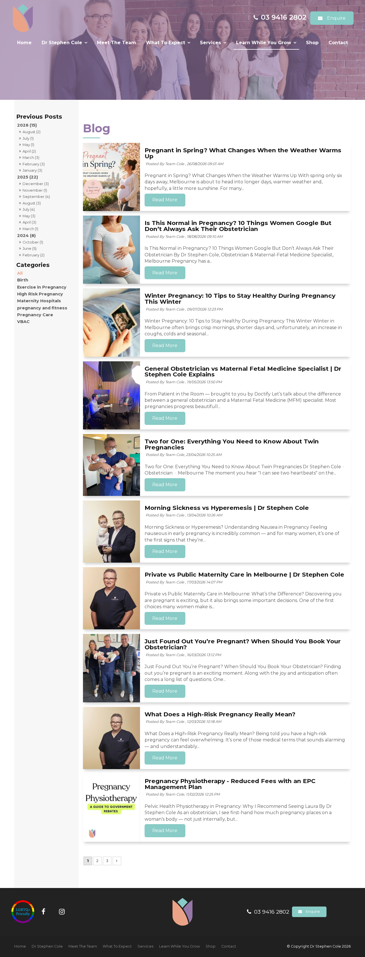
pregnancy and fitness (42, 308)
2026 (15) (27, 125)
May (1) (28, 144)
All (20, 273)
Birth (22, 280)
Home (24, 42)
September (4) (36, 196)
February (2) (33, 255)
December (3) (36, 183)
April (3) (29, 222)
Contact (338, 42)
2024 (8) (26, 235)
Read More (164, 200)
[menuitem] (20, 946)
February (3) (34, 164)
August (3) (32, 203)
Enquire (336, 18)
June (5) (29, 248)
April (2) (29, 151)
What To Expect (165, 42)
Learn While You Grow (263, 42)
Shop (312, 42)
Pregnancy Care (35, 314)
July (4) (29, 209)
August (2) (31, 131)
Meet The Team (116, 42)
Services (210, 42)
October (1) (33, 242)
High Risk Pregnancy (40, 294)
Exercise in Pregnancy (41, 287)
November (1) (35, 190)
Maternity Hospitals (39, 300)
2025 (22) (27, 177)
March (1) (30, 228)
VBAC (23, 321)
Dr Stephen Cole (62, 42)
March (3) (31, 157)
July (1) (28, 138)
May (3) (29, 216)
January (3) (32, 170)
